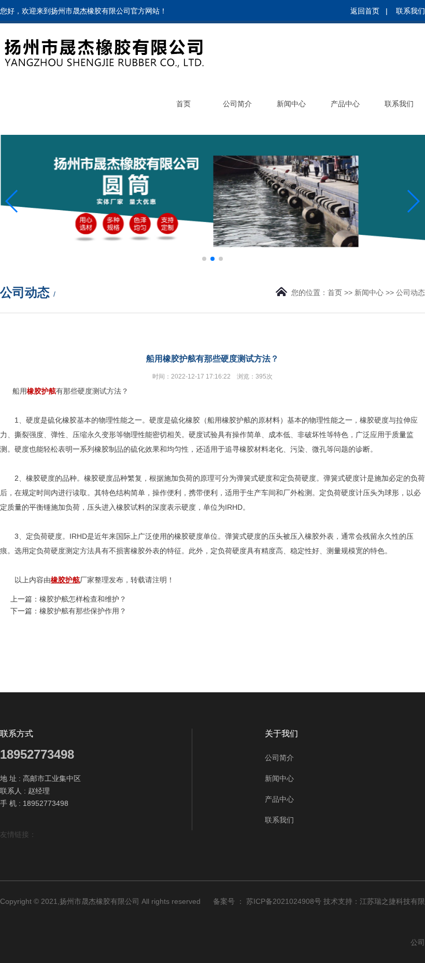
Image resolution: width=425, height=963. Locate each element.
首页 (335, 292)
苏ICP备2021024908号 (283, 901)
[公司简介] (237, 131)
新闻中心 (369, 292)
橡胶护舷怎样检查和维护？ (82, 599)
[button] (204, 259)
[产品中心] (345, 131)
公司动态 (410, 292)
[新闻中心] (291, 131)
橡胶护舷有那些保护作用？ (82, 611)
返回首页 (364, 11)
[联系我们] (399, 131)
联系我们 (410, 11)
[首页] (183, 131)
